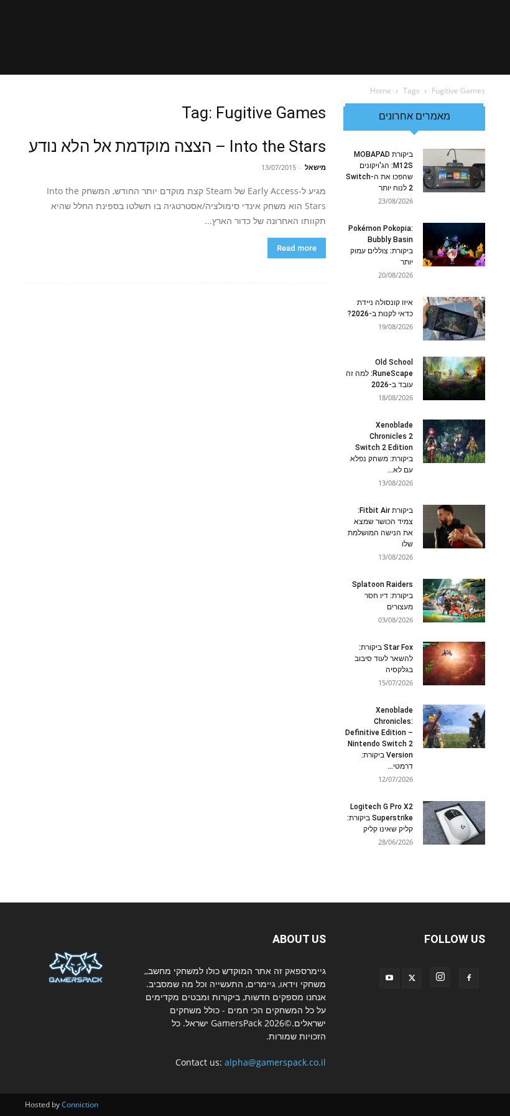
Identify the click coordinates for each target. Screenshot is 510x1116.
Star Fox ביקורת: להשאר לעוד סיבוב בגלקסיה (384, 658)
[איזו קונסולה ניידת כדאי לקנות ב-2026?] (454, 318)
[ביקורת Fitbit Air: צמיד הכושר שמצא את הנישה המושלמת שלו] (454, 526)
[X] (412, 978)
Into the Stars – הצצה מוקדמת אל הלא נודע (177, 146)
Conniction (80, 1104)
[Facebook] (469, 978)
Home (380, 90)
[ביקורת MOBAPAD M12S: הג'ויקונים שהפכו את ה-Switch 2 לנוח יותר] (454, 170)
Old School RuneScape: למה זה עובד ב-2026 (379, 373)
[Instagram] (440, 977)
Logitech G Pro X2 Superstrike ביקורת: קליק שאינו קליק (380, 817)
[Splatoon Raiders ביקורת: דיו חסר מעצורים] (454, 600)
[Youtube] (389, 978)
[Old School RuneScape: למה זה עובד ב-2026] (454, 378)
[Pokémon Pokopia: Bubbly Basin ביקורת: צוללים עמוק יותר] (454, 244)
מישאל (315, 167)
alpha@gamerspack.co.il (275, 1062)
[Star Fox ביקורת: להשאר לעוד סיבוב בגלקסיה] (454, 663)
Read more (297, 248)
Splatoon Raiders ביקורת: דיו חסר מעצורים (382, 595)
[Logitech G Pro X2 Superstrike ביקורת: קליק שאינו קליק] (454, 823)
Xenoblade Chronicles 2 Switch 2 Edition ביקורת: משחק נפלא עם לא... (381, 447)
